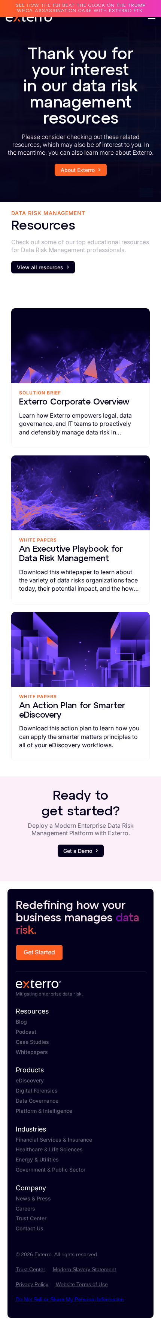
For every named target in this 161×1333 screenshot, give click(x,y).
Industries (31, 1129)
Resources (32, 1011)
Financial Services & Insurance (54, 1140)
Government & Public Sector (50, 1170)
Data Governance (37, 1101)
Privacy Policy (32, 1284)
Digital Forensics (37, 1091)
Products (30, 1070)
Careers (25, 1209)
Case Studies (32, 1042)
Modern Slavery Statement (84, 1269)
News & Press (33, 1199)
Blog (21, 1022)
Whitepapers (32, 1052)
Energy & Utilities (37, 1160)
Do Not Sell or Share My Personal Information (70, 1299)
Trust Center (31, 1218)
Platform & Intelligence (44, 1111)
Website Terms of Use (82, 1284)
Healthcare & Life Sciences (49, 1149)
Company (31, 1188)
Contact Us (29, 1228)
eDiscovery (30, 1081)
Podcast (26, 1032)
